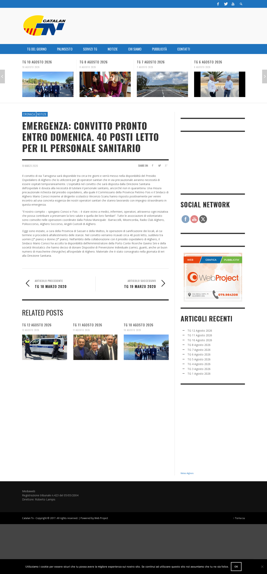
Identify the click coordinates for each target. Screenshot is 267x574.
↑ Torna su (239, 518)
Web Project (101, 518)
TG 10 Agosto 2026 (37, 61)
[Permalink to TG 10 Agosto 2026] (47, 84)
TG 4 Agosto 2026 (199, 364)
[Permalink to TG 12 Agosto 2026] (44, 347)
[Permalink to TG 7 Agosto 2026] (162, 84)
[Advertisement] (210, 162)
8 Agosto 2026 (88, 67)
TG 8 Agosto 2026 (94, 61)
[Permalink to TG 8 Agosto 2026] (105, 84)
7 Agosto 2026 (145, 67)
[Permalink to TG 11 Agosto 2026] (95, 347)
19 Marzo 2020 (30, 166)
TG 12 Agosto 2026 (37, 324)
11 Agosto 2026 (81, 330)
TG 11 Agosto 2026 (87, 324)
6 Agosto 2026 (202, 67)
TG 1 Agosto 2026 (199, 373)
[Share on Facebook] (152, 165)
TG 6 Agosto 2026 (208, 61)
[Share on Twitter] (159, 165)
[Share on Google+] (166, 165)
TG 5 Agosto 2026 (199, 359)
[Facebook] (218, 4)
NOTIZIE (42, 114)
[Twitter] (225, 4)
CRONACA (29, 114)
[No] (262, 567)
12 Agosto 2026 (30, 330)
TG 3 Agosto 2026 (199, 369)
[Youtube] (233, 4)
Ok (236, 566)
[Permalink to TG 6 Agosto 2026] (219, 84)
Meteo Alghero (187, 473)
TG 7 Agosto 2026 (151, 61)
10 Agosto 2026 (31, 67)
